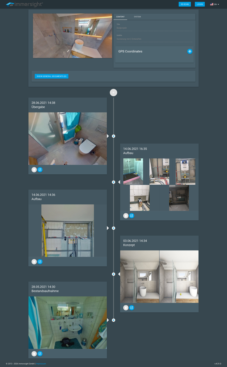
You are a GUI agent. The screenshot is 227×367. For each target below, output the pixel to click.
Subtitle (119, 35)
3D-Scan (185, 4)
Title (118, 24)
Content (120, 17)
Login (200, 4)
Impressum (41, 364)
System (137, 17)
